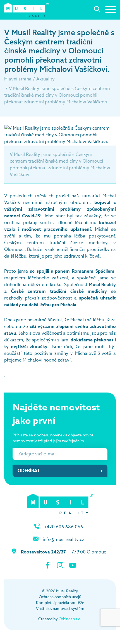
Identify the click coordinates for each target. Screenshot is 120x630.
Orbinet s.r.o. (70, 618)
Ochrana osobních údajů (60, 596)
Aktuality (45, 79)
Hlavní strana (18, 79)
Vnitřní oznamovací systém (60, 608)
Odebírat (29, 470)
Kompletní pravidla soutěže (60, 602)
